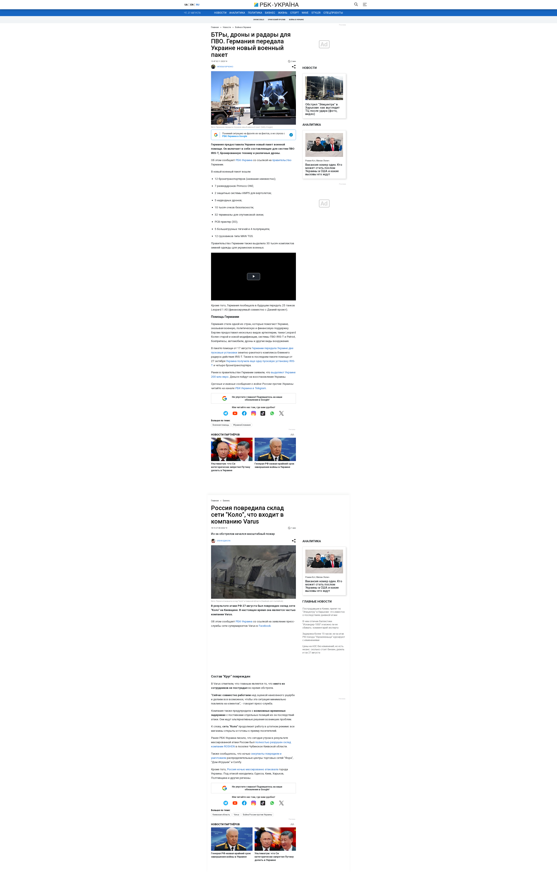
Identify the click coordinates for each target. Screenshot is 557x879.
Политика (255, 12)
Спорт (294, 12)
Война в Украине (296, 20)
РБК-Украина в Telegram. (251, 388)
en (191, 4)
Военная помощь (221, 425)
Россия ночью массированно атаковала (252, 769)
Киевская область (221, 814)
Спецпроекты (333, 12)
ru (197, 4)
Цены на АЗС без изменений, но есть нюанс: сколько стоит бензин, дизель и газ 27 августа (323, 649)
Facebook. (265, 625)
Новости (220, 12)
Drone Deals (258, 20)
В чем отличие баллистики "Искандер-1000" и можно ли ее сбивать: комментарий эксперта (320, 624)
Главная (215, 27)
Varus (236, 814)
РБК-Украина (244, 160)
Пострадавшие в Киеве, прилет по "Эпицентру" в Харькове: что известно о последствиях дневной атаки (323, 611)
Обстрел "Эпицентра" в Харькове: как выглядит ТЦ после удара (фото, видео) (322, 109)
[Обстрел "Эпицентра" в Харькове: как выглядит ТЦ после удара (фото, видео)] (324, 88)
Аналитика (237, 12)
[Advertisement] (253, 651)
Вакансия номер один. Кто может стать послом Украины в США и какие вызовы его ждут (323, 169)
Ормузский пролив (276, 20)
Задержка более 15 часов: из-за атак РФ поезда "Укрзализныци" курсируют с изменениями (323, 637)
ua (186, 4)
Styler (316, 12)
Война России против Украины (257, 814)
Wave (305, 12)
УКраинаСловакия (242, 425)
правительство (281, 160)
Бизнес (270, 12)
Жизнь (282, 12)
